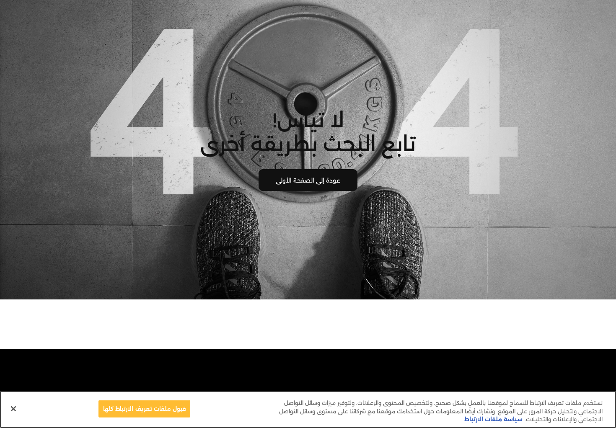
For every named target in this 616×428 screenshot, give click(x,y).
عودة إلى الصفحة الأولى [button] (308, 180)
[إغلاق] (13, 409)
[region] (308, 409)
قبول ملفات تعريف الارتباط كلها (144, 408)
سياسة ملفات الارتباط (493, 419)
